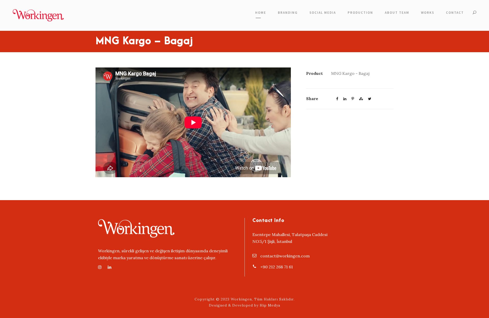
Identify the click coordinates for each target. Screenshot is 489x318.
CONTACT (455, 12)
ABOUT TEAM (397, 12)
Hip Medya (270, 305)
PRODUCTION (360, 12)
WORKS (427, 12)
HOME (260, 12)
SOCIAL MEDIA (322, 12)
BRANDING (288, 12)
